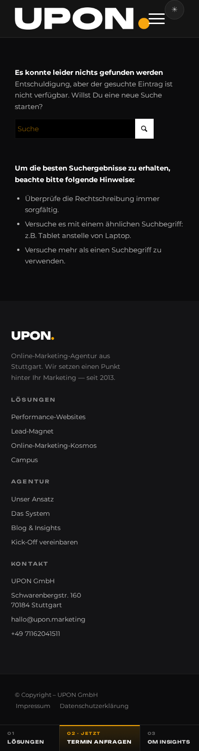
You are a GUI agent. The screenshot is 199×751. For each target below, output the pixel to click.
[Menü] (152, 18)
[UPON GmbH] (82, 18)
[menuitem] (152, 18)
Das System (30, 513)
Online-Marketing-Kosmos (54, 445)
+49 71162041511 (35, 633)
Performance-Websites (48, 417)
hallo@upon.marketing (48, 619)
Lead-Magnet (32, 431)
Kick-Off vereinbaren (44, 542)
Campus (24, 460)
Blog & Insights (36, 528)
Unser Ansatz (32, 499)
